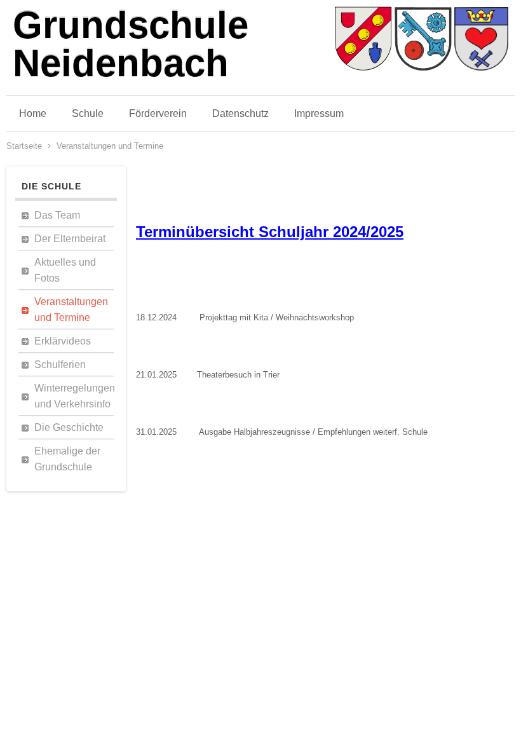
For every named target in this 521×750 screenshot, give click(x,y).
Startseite (24, 146)
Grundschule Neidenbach (130, 44)
